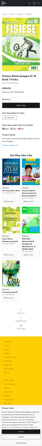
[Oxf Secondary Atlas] (11, 172)
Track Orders (8, 392)
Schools (6, 346)
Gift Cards (21, 329)
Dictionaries (8, 361)
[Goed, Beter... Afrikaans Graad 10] (11, 220)
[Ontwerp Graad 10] (11, 273)
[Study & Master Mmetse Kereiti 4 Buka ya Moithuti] (31, 172)
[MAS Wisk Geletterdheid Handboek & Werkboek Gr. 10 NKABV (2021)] (31, 220)
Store (12, 14)
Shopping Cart (21, 321)
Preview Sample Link (10, 145)
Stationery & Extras (10, 357)
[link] (21, 442)
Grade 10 (28, 14)
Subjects (7, 353)
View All (6, 373)
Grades (19, 14)
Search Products (9, 384)
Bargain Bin (7, 365)
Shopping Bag (8, 400)
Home (4, 14)
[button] (4, 3)
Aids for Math (8, 369)
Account (7, 388)
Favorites (21, 313)
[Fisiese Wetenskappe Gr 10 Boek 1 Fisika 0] (21, 44)
